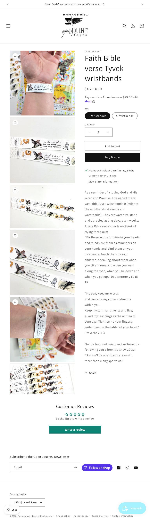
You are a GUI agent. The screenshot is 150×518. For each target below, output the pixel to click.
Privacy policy (81, 515)
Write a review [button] (75, 430)
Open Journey (25, 516)
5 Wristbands (125, 116)
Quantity (90, 124)
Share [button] (92, 373)
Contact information (122, 515)
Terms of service (100, 515)
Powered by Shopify (42, 516)
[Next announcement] (142, 4)
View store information (103, 181)
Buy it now (112, 157)
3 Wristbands (97, 116)
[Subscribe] (75, 467)
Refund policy (63, 515)
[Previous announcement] (8, 4)
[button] (8, 26)
